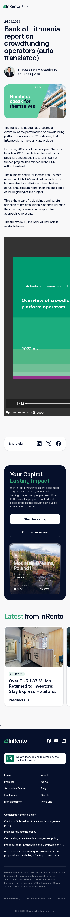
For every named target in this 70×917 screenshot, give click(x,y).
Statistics (46, 795)
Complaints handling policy (20, 814)
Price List (46, 801)
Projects (9, 781)
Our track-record (35, 532)
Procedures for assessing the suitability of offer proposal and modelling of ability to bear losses (32, 853)
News (44, 781)
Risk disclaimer (13, 801)
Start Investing (35, 519)
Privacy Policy (12, 898)
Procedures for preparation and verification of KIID (34, 844)
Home (7, 775)
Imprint (62, 898)
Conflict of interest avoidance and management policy (32, 823)
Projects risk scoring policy (20, 831)
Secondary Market (15, 788)
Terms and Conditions (39, 898)
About (44, 775)
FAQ (43, 788)
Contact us (10, 795)
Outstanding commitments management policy (31, 838)
